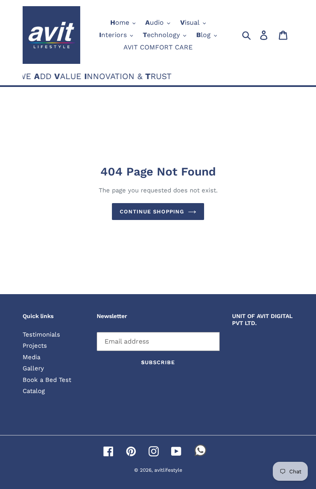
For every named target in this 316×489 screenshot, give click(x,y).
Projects (35, 345)
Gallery (33, 368)
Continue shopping (152, 211)
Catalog (34, 391)
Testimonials (41, 334)
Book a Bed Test (47, 380)
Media (31, 357)
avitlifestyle (168, 470)
